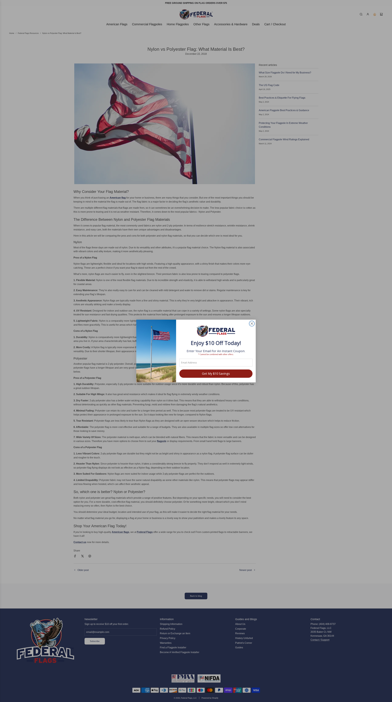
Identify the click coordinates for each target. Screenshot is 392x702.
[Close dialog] (251, 323)
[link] (216, 331)
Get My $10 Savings (216, 373)
